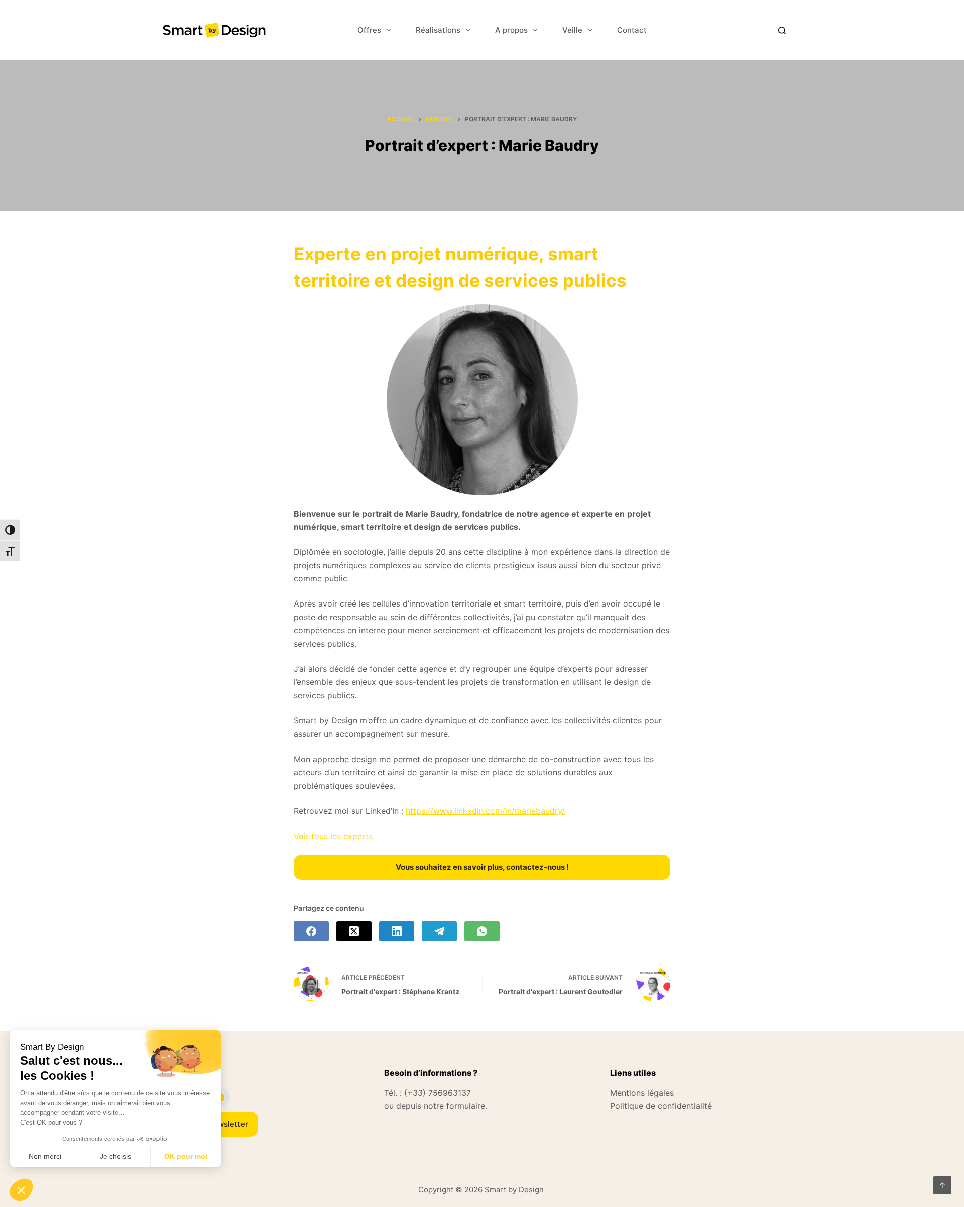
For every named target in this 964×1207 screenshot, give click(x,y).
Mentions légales (642, 1093)
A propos (511, 30)
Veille (572, 30)
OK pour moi (185, 1156)
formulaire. (466, 1106)
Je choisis (115, 1156)
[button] (21, 1190)
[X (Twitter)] (354, 931)
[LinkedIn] (396, 931)
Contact (632, 30)
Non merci (45, 1156)
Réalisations (438, 30)
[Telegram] (439, 931)
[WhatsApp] (482, 931)
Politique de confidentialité (661, 1106)
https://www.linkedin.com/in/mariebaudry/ (485, 811)
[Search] (782, 30)
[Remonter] (942, 1185)
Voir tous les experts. (334, 836)
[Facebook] (311, 931)
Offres (369, 30)
